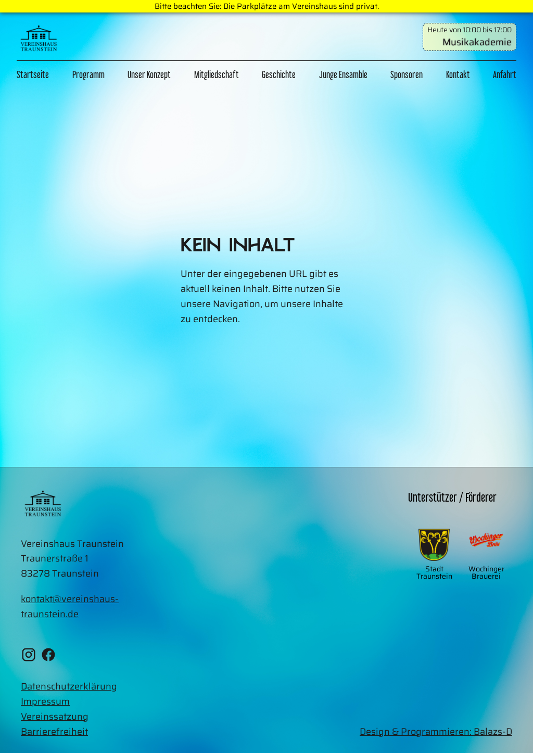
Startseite (33, 74)
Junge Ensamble (343, 74)
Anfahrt (504, 74)
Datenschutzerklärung (69, 686)
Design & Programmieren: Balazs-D (436, 731)
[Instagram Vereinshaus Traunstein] (28, 657)
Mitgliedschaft (216, 74)
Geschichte (279, 74)
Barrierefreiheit (54, 731)
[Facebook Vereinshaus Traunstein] (48, 657)
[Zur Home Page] (39, 40)
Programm (88, 74)
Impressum (45, 701)
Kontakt (458, 74)
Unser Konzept (149, 74)
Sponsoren (406, 74)
